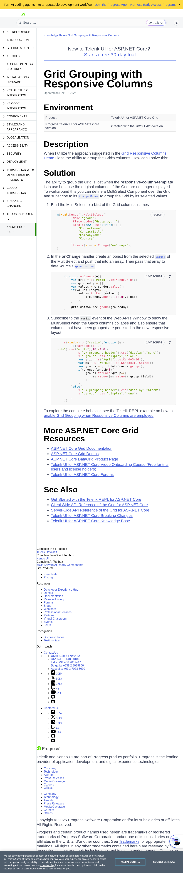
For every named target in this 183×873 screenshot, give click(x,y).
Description (66, 144)
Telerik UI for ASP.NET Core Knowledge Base (90, 521)
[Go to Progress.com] (48, 750)
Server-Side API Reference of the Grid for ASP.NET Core (100, 510)
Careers (49, 784)
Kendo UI (43, 558)
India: (66, 662)
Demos (48, 592)
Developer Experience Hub (61, 589)
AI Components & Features (20, 67)
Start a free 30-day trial (110, 54)
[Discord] (53, 702)
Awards (48, 774)
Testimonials (52, 640)
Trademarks (129, 841)
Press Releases (54, 778)
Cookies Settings (164, 862)
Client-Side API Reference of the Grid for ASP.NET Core (99, 505)
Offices (48, 787)
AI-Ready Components (68, 564)
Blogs (47, 605)
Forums (48, 602)
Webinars (50, 608)
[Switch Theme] (176, 23)
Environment (68, 107)
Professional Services (57, 612)
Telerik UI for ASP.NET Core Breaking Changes (92, 515)
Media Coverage (54, 781)
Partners (49, 615)
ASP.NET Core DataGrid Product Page (84, 459)
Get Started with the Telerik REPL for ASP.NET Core (96, 499)
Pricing (48, 577)
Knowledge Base (16, 229)
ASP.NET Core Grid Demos (75, 454)
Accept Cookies (130, 862)
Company (50, 768)
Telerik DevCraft (47, 552)
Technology (51, 771)
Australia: (68, 668)
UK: (65, 659)
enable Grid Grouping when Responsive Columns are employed (99, 415)
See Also (61, 489)
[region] (91, 862)
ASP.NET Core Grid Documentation (81, 448)
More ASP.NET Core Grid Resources (91, 434)
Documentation (53, 596)
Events (48, 621)
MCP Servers (45, 564)
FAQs (47, 625)
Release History (54, 599)
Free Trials (50, 574)
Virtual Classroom (55, 618)
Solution (60, 173)
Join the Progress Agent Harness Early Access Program (135, 4)
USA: (65, 655)
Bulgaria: (67, 665)
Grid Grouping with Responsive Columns (94, 35)
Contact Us (51, 652)
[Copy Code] (170, 214)
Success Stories (54, 637)
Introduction (18, 40)
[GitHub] (53, 697)
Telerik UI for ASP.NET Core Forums (82, 474)
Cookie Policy (47, 865)
